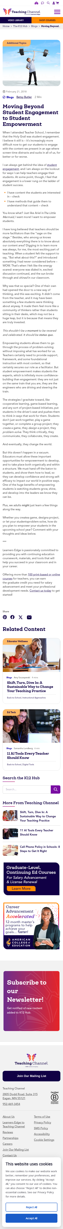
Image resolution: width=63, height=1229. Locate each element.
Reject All (35, 1206)
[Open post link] (31, 655)
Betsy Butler (24, 97)
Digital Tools (28, 764)
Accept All (35, 1217)
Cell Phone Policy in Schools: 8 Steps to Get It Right (40, 849)
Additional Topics (16, 43)
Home (6, 26)
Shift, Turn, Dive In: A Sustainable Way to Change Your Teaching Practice (30, 687)
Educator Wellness (17, 641)
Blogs (34, 26)
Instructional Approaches (34, 697)
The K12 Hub (20, 26)
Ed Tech (11, 712)
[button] (5, 617)
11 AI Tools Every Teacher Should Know (28, 755)
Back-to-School (14, 697)
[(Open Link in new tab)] (57, 3)
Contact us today (40, 590)
